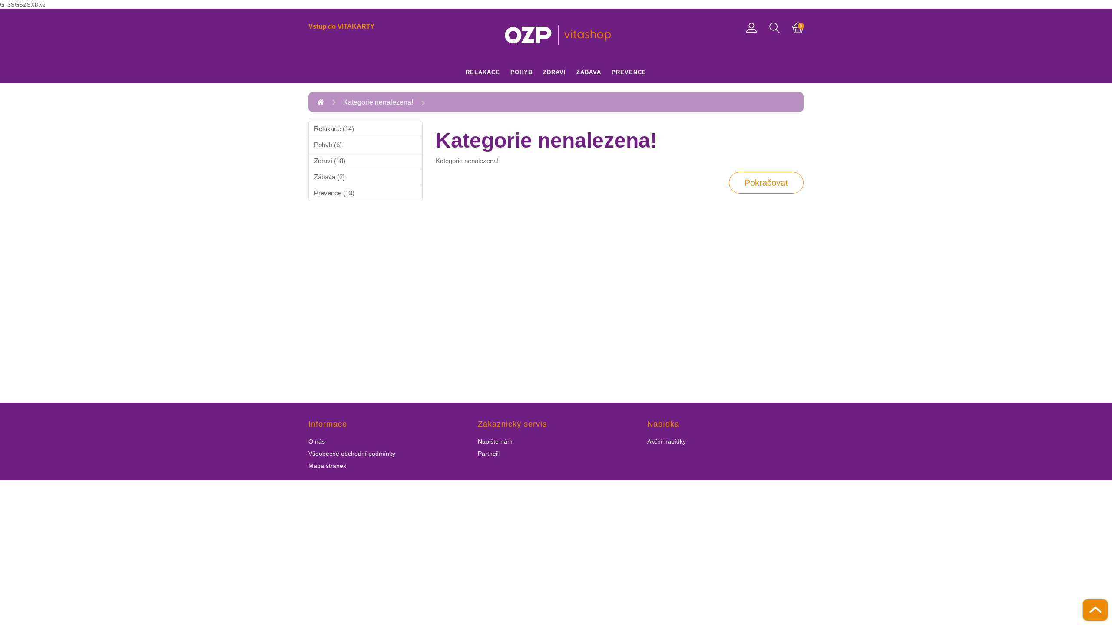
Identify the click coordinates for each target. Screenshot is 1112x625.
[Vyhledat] (774, 28)
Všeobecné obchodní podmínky (351, 453)
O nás (316, 441)
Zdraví (554, 72)
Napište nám (495, 441)
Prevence (629, 72)
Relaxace (483, 72)
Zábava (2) (329, 177)
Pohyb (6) (328, 144)
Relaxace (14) (334, 128)
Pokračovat (766, 183)
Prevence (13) (334, 193)
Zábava (588, 72)
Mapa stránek (327, 465)
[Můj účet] (751, 27)
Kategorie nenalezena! (378, 102)
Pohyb (521, 72)
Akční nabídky (666, 441)
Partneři (489, 453)
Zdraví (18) (329, 160)
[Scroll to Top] (1095, 610)
